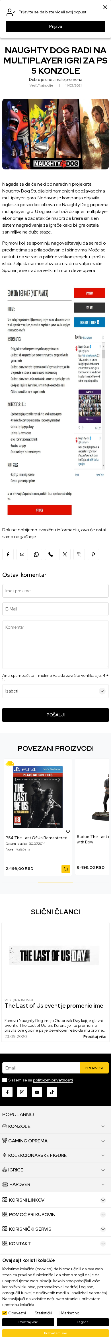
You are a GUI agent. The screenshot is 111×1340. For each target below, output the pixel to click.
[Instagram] (22, 1092)
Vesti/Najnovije (19, 1000)
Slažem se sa (40, 1080)
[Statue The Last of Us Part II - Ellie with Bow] (73, 796)
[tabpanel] (73, 817)
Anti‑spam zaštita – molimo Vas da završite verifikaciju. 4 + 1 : (55, 677)
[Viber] (50, 554)
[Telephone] (79, 554)
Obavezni (17, 1313)
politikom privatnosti (53, 1080)
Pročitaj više (94, 1036)
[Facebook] (8, 554)
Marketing (70, 1313)
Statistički (43, 1313)
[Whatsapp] (36, 554)
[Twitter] (65, 554)
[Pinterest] (93, 554)
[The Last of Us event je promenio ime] (55, 958)
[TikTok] (52, 1092)
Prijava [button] (55, 26)
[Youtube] (37, 1092)
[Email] (22, 554)
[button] (32, 831)
